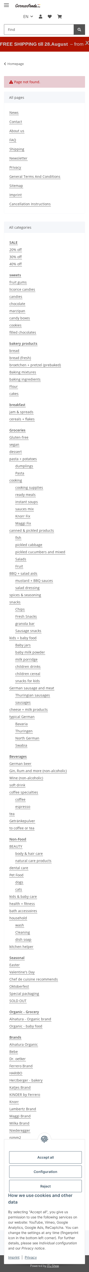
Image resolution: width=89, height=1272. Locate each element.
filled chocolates (22, 332)
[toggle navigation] (6, 3)
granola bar (25, 623)
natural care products (33, 860)
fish (18, 537)
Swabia (21, 745)
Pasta (19, 473)
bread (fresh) (20, 357)
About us (16, 130)
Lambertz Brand (22, 1109)
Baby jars (23, 645)
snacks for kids (27, 680)
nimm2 (15, 1137)
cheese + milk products (28, 709)
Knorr (14, 1101)
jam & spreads (21, 412)
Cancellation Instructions (30, 204)
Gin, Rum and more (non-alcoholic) (38, 770)
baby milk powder (30, 652)
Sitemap (16, 185)
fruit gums (18, 282)
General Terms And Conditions (34, 176)
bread (14, 350)
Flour (13, 386)
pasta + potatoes (23, 458)
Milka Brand (19, 1123)
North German (27, 738)
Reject (45, 1186)
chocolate (17, 303)
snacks (15, 602)
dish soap (23, 939)
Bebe (13, 1051)
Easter (14, 965)
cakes (14, 393)
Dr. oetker (17, 1058)
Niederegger (19, 1130)
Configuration (45, 1171)
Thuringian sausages (32, 695)
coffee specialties (23, 792)
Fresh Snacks (26, 616)
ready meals (25, 494)
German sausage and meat (31, 688)
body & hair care (29, 853)
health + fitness (22, 903)
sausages (23, 702)
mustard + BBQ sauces (34, 580)
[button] (40, 16)
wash (19, 925)
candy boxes (19, 318)
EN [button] (25, 16)
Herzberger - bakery (26, 1080)
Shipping (16, 149)
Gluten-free (18, 437)
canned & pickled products (31, 530)
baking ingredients (25, 379)
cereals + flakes (22, 419)
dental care (18, 867)
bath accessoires (23, 910)
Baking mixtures (22, 372)
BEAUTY (15, 846)
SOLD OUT (17, 1000)
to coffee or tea (21, 828)
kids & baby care (23, 896)
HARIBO (15, 1073)
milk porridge (26, 659)
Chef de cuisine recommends (33, 979)
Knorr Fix (22, 516)
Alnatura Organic (23, 1044)
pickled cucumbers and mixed (40, 552)
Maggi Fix (23, 523)
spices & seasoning (25, 595)
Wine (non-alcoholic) (26, 778)
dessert (15, 451)
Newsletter (18, 158)
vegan (14, 444)
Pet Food (16, 875)
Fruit (19, 566)
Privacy (31, 1257)
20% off (15, 249)
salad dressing (27, 587)
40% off (15, 264)
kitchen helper (21, 946)
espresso (22, 806)
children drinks (28, 666)
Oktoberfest (19, 986)
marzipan (17, 310)
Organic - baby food (25, 1026)
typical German (22, 716)
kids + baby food (23, 638)
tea (12, 813)
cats (18, 889)
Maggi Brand (20, 1116)
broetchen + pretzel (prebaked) (35, 365)
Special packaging (24, 993)
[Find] (79, 29)
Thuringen (24, 731)
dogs (19, 882)
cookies (15, 325)
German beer (20, 763)
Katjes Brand (20, 1087)
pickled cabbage (28, 544)
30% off (15, 256)
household (18, 918)
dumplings (24, 466)
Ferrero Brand (21, 1066)
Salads (20, 559)
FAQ (12, 140)
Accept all (45, 1157)
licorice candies (22, 289)
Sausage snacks (28, 630)
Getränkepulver (22, 821)
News (14, 112)
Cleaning (22, 932)
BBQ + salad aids (23, 573)
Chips (20, 609)
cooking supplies (29, 487)
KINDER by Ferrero (24, 1094)
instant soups (26, 501)
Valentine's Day (22, 972)
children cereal (27, 673)
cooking (15, 480)
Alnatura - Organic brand (30, 1019)
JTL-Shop (53, 1266)
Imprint (14, 1257)
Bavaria (21, 723)
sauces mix (24, 509)
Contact (15, 121)
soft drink (17, 785)
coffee (20, 799)
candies (15, 296)
